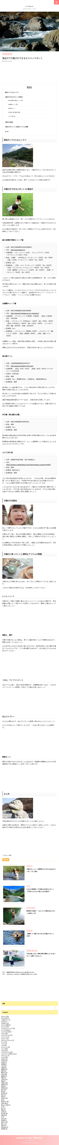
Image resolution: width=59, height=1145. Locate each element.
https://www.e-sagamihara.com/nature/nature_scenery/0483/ (28, 465)
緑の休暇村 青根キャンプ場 (15, 100)
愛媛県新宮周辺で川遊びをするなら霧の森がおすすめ (20, 972)
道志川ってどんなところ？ (12, 92)
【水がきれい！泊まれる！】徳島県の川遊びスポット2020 (22, 974)
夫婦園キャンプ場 (13, 104)
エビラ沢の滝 (11, 116)
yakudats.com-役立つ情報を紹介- (29, 1138)
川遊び (9, 855)
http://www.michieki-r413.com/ (22, 366)
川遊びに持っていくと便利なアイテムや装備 (16, 126)
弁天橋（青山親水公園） (14, 112)
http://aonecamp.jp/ (18, 250)
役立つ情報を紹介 (29, 1140)
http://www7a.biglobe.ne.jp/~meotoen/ (25, 313)
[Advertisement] (29, 73)
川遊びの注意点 (9, 122)
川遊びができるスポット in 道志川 (14, 97)
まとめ (6, 131)
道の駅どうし (11, 108)
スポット (6, 855)
